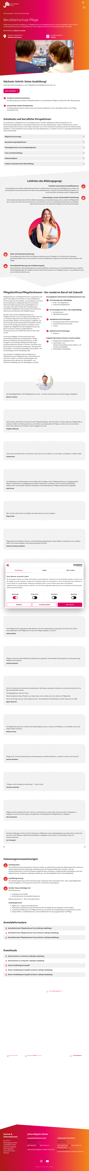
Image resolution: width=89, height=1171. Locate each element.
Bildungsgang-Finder (10, 1143)
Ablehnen (19, 604)
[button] (44, 136)
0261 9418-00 (31, 1145)
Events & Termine (9, 1151)
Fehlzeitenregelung (9, 1147)
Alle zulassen (70, 604)
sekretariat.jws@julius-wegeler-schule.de (40, 1149)
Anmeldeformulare (9, 1145)
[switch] (34, 597)
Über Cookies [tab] (70, 570)
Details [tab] (44, 570)
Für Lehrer (6, 1141)
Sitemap (6, 1153)
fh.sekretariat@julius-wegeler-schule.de (70, 1151)
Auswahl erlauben (44, 604)
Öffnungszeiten (8, 1149)
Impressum (38, 1166)
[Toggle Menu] (84, 7)
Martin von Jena (19, 31)
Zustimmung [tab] (18, 570)
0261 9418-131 (44, 1145)
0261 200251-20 (62, 1145)
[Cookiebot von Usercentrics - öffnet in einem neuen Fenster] (74, 565)
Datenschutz (45, 1166)
